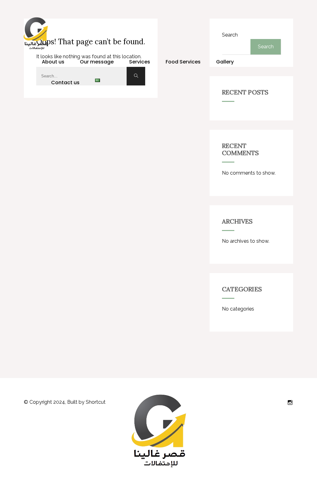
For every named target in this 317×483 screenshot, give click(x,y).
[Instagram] (290, 402)
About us (53, 61)
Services (139, 61)
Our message (97, 61)
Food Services (183, 61)
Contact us (65, 82)
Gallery (225, 61)
